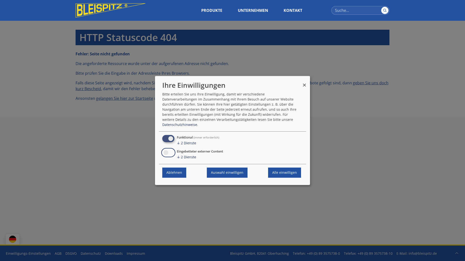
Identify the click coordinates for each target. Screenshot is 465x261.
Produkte (211, 10)
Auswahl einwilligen (227, 172)
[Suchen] (384, 10)
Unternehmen (253, 10)
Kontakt (293, 10)
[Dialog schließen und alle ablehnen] (304, 83)
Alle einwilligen (284, 172)
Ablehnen (174, 172)
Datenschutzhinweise (179, 125)
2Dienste (186, 143)
